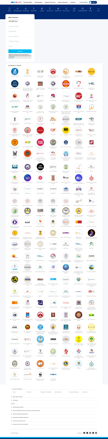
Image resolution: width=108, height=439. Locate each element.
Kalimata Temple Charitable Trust (66, 216)
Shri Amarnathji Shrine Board (15, 320)
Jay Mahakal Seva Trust (40, 216)
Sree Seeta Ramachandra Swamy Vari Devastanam (53, 332)
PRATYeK (91, 248)
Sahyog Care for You (78, 283)
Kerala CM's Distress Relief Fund (91, 216)
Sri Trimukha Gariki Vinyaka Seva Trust (91, 332)
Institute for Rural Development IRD (15, 216)
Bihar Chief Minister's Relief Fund (15, 135)
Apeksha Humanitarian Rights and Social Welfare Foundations (66, 112)
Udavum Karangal (66, 355)
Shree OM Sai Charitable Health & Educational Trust (91, 308)
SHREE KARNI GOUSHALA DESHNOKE (40, 284)
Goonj (91, 171)
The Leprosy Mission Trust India (27, 356)
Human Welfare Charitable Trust (91, 194)
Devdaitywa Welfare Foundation (27, 158)
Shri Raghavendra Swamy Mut (53, 320)
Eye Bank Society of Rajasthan (14, 172)
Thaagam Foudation (53, 343)
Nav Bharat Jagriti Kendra (15, 249)
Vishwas (79, 368)
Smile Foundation (91, 319)
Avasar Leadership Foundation (40, 124)
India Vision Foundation (91, 205)
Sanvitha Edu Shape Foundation (65, 296)
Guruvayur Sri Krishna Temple (53, 183)
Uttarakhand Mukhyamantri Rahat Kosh (78, 357)
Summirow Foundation (15, 343)
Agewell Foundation (65, 88)
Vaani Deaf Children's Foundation (91, 356)
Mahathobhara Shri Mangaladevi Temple (27, 238)
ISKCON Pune (40, 205)
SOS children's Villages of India (53, 284)
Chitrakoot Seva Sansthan (53, 147)
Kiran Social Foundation (66, 226)
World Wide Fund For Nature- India (40, 380)
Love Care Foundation (91, 226)
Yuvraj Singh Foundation (53, 380)
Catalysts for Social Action (91, 135)
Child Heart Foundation (78, 88)
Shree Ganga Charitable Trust (78, 307)
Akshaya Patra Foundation (40, 76)
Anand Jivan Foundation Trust (40, 112)
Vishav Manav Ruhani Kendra (53, 368)
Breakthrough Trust (40, 134)
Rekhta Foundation (27, 271)
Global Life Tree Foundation (66, 172)
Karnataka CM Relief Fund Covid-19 (78, 216)
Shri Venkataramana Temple (78, 320)
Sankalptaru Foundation (53, 296)
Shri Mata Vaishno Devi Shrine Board (53, 76)
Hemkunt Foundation (66, 193)
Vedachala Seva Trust (15, 368)
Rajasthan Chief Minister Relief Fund (14, 272)
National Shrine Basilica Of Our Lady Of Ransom (91, 238)
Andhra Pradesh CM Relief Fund (53, 112)
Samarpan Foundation (15, 296)
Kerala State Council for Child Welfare (14, 227)
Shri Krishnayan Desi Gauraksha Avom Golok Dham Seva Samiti (27, 89)
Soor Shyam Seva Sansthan (28, 332)
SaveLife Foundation (91, 296)
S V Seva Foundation (91, 271)
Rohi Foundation (53, 271)
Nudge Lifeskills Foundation (53, 249)
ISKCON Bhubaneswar (27, 205)
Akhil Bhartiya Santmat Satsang (91, 101)
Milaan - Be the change (65, 237)
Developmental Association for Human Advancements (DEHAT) (40, 159)
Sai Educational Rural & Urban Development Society (91, 285)
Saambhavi (65, 283)
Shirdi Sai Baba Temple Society (66, 307)
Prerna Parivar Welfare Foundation (53, 261)
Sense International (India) (27, 307)
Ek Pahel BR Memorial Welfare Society (79, 158)
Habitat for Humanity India (66, 183)
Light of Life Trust (79, 226)
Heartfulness (27, 193)
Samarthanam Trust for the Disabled (27, 296)
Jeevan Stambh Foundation (53, 216)
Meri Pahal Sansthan (53, 237)
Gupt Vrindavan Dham (27, 182)
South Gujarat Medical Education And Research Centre (40, 332)
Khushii (53, 226)
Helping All (53, 193)
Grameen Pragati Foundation (15, 183)
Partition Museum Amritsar (28, 261)
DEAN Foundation (91, 146)
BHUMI (53, 123)
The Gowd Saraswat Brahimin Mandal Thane (91, 345)
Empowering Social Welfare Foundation (91, 158)
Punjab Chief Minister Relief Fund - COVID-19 (66, 261)
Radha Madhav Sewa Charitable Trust (79, 261)
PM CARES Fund (27, 76)
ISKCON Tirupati (66, 205)
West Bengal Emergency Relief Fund (91, 368)
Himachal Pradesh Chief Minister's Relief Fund (79, 194)
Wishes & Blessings (14, 379)
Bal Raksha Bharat (78, 76)
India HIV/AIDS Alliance (78, 205)
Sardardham (78, 296)
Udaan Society (53, 355)
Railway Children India (91, 260)
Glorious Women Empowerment (78, 172)
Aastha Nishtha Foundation (40, 101)
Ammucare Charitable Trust (28, 112)
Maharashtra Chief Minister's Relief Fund (15, 238)
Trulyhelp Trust (40, 355)
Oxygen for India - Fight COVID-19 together (78, 249)
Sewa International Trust (40, 307)
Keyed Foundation (40, 226)
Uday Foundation (15, 76)
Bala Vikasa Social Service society (66, 124)
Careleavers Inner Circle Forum (78, 135)
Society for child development (14, 332)
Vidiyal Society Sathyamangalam (28, 368)
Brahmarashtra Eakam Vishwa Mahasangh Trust (27, 136)
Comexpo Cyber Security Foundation (78, 147)
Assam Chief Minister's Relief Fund (14, 124)
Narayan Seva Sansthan (91, 89)
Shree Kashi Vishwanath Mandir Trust (65, 77)
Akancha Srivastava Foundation (78, 101)
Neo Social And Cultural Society (40, 249)
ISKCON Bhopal (14, 205)
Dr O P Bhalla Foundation (53, 158)
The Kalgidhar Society (15, 355)
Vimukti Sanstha (40, 368)
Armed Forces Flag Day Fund (78, 112)
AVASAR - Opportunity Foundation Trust (27, 101)
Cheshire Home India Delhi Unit (40, 147)
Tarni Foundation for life (27, 344)
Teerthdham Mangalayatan (40, 344)
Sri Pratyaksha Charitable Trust (66, 332)
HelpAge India (91, 76)
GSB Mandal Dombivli (27, 171)
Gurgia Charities (40, 182)
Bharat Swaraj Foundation (91, 124)
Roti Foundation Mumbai (65, 272)
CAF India (53, 134)
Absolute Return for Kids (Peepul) (65, 101)
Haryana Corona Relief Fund (91, 183)
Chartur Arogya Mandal (27, 146)
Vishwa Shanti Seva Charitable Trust (65, 368)
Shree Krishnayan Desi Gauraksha (53, 89)
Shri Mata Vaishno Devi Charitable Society (40, 320)
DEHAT (14, 157)
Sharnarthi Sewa (53, 307)
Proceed (19, 51)
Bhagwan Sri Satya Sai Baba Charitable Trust (78, 124)
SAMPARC (14, 283)
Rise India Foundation (40, 271)
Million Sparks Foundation (79, 238)
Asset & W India (27, 123)
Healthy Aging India (14, 193)
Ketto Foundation (27, 226)
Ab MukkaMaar (53, 100)
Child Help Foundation (15, 88)
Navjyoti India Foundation (27, 249)
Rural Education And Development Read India (78, 273)
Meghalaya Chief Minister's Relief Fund (40, 238)
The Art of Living (66, 343)
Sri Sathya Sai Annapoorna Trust (78, 332)
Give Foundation (53, 171)
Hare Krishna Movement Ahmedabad (78, 183)
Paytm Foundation (40, 260)
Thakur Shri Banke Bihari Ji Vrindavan (40, 89)
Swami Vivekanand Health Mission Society (15, 101)
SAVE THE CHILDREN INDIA (27, 284)
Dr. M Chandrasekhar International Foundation (66, 159)
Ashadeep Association (91, 111)
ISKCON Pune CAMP (53, 205)
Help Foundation (40, 193)
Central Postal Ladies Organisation (15, 147)
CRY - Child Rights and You (66, 135)
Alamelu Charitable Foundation (14, 112)
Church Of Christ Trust (66, 146)
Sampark (40, 296)
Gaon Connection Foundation (40, 172)
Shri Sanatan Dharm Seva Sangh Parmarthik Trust (65, 320)
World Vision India (27, 379)
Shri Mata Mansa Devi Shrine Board (27, 320)
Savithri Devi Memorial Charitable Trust (15, 307)
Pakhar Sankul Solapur (15, 260)
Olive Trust (65, 248)
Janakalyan (27, 215)
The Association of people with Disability (79, 344)
